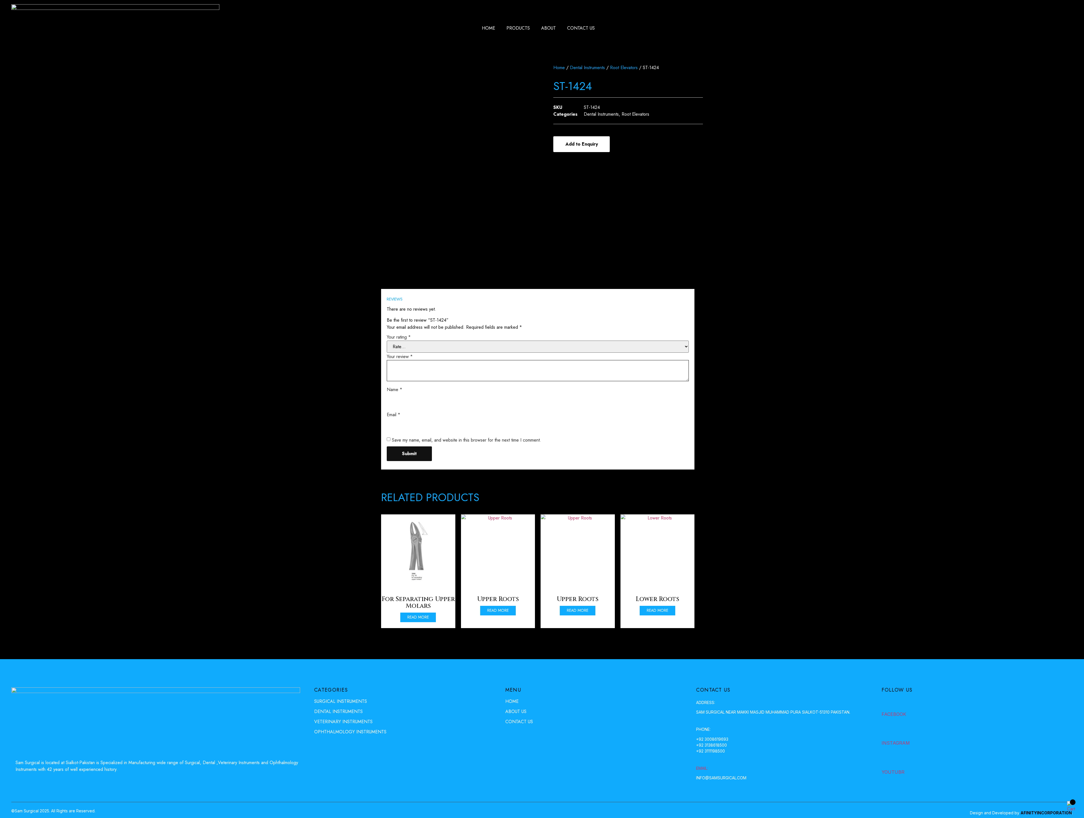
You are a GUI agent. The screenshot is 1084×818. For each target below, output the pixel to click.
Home (488, 28)
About (548, 28)
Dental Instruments (587, 67)
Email (393, 414)
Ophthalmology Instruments (350, 732)
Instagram (896, 743)
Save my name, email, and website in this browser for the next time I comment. (466, 440)
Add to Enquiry (581, 144)
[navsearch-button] (1043, 28)
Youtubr (893, 772)
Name (394, 389)
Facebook (894, 714)
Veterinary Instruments (343, 721)
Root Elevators (624, 67)
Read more (418, 617)
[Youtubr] (886, 761)
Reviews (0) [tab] (404, 282)
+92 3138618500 (711, 745)
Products (518, 28)
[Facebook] (886, 703)
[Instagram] (886, 731)
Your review (400, 356)
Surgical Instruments (340, 701)
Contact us (581, 28)
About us (515, 711)
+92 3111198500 (710, 751)
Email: (702, 768)
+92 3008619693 (712, 739)
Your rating (399, 337)
